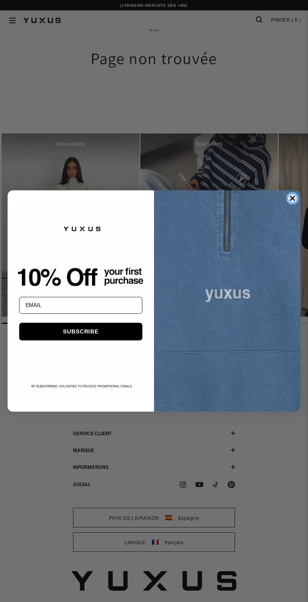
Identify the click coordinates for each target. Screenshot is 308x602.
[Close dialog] (292, 198)
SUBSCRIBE (80, 331)
